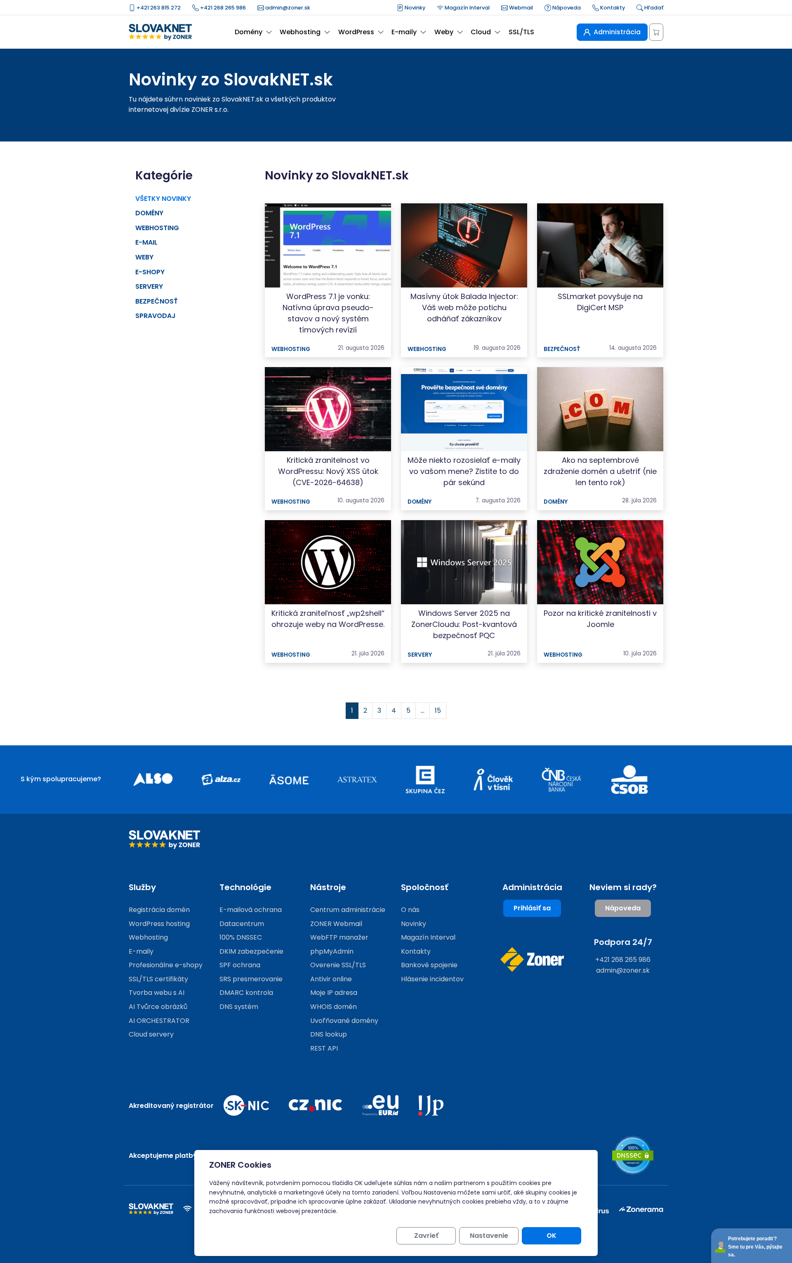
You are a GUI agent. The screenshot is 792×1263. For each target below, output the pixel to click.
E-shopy (150, 272)
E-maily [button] (404, 32)
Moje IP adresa (333, 992)
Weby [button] (443, 32)
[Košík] (656, 32)
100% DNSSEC (240, 937)
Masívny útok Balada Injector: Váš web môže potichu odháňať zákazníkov (464, 307)
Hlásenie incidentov (432, 979)
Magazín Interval (466, 7)
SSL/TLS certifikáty (158, 979)
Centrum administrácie (347, 909)
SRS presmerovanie (251, 979)
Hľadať (653, 7)
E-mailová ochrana (250, 909)
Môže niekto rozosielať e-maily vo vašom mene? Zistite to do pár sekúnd (464, 471)
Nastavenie (489, 1235)
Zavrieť (426, 1235)
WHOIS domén (333, 1006)
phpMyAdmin (332, 951)
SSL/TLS (521, 32)
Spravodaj (155, 315)
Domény (149, 213)
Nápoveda (566, 7)
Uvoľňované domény (344, 1020)
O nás (410, 909)
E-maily (141, 951)
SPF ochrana (239, 965)
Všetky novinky (163, 198)
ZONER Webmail (336, 923)
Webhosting (157, 228)
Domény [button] (248, 32)
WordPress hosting (159, 923)
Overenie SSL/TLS (338, 965)
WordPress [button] (356, 32)
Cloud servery (151, 1034)
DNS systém (238, 1006)
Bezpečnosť (156, 301)
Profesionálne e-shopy (166, 965)
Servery (149, 286)
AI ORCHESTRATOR (159, 1020)
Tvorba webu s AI (156, 992)
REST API (324, 1048)
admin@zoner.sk (287, 7)
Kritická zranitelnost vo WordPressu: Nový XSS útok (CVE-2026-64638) (328, 471)
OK (551, 1235)
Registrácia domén (159, 909)
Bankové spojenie (429, 965)
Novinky (414, 7)
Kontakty (612, 7)
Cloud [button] (481, 32)
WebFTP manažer (339, 937)
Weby (144, 257)
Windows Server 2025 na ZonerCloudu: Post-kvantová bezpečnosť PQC (464, 624)
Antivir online (331, 979)
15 (438, 710)
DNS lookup (328, 1034)
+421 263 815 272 (158, 7)
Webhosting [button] (300, 32)
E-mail (146, 242)
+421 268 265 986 (222, 7)
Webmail (520, 7)
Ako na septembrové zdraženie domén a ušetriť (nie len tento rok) (600, 471)
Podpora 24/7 (623, 942)
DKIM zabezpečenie (251, 951)
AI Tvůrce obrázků (158, 1006)
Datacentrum (241, 923)
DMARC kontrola (246, 992)
